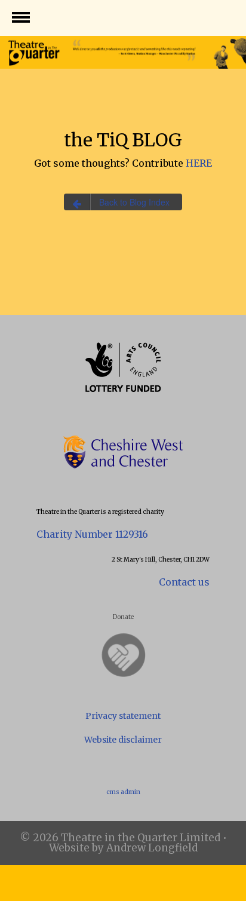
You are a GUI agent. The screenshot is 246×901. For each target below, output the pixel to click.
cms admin (123, 792)
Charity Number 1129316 (92, 534)
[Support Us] (123, 655)
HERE (199, 163)
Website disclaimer (123, 739)
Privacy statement (123, 715)
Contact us (184, 582)
